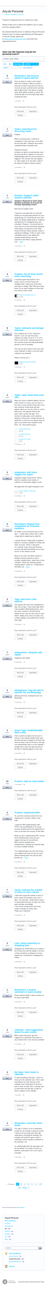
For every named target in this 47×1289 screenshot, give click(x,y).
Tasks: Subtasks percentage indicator (29, 329)
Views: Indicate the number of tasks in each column (28, 891)
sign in (22, 1207)
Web (6, 1239)
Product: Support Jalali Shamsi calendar (26, 196)
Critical (22, 115)
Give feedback (15, 1253)
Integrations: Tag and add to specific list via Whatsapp (29, 691)
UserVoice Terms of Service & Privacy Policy (31, 1281)
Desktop (7, 1234)
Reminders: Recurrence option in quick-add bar (26, 77)
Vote (7, 82)
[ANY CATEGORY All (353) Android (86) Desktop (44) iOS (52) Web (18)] (31, 64)
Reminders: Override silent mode (28, 1124)
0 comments (18, 167)
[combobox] (22, 1248)
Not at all (21, 111)
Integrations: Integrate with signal (28, 653)
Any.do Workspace (15, 1261)
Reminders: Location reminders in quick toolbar (28, 991)
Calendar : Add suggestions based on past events (28, 1031)
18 (19, 1188)
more (21, 242)
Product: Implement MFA (27, 812)
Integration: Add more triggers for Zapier (25, 473)
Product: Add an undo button (29, 781)
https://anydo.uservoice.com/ (15, 39)
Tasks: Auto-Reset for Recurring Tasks (25, 130)
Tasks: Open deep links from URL (29, 396)
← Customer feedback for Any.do (13, 14)
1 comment (17, 101)
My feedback (28, 68)
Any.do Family (13, 1256)
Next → (26, 1188)
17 (40, 1184)
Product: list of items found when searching (28, 275)
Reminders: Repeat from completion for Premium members (27, 526)
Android (7, 1231)
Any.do (12, 1266)
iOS (6, 1237)
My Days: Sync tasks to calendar (26, 1073)
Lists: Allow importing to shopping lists (27, 944)
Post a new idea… (11, 1221)
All (23, 101)
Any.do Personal (14, 1259)
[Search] (40, 1247)
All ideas (7, 1223)
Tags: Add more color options (25, 600)
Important (34, 111)
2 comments (18, 784)
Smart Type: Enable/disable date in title (28, 731)
